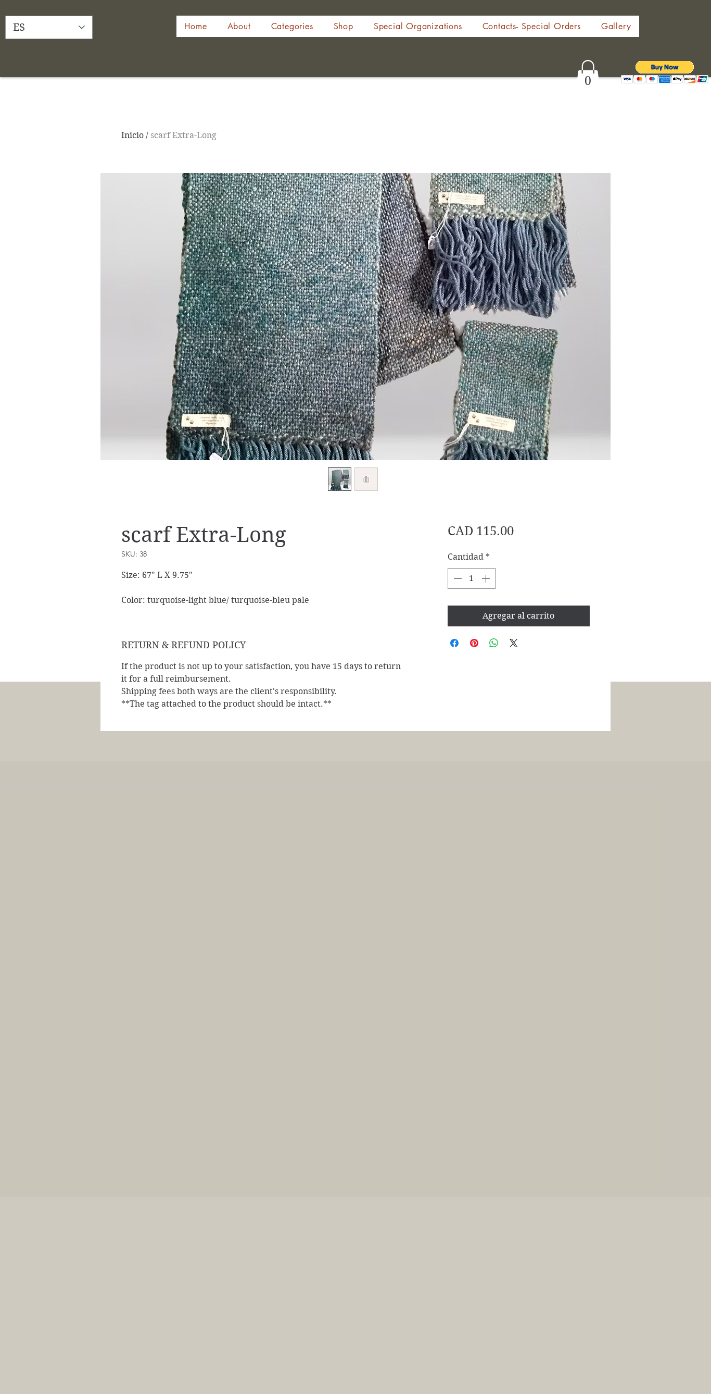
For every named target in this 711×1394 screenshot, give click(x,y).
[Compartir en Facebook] (454, 643)
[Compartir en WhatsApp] (494, 643)
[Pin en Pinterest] (474, 643)
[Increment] (486, 578)
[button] (343, 26)
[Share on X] (513, 643)
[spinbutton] (471, 578)
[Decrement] (456, 578)
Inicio (132, 135)
